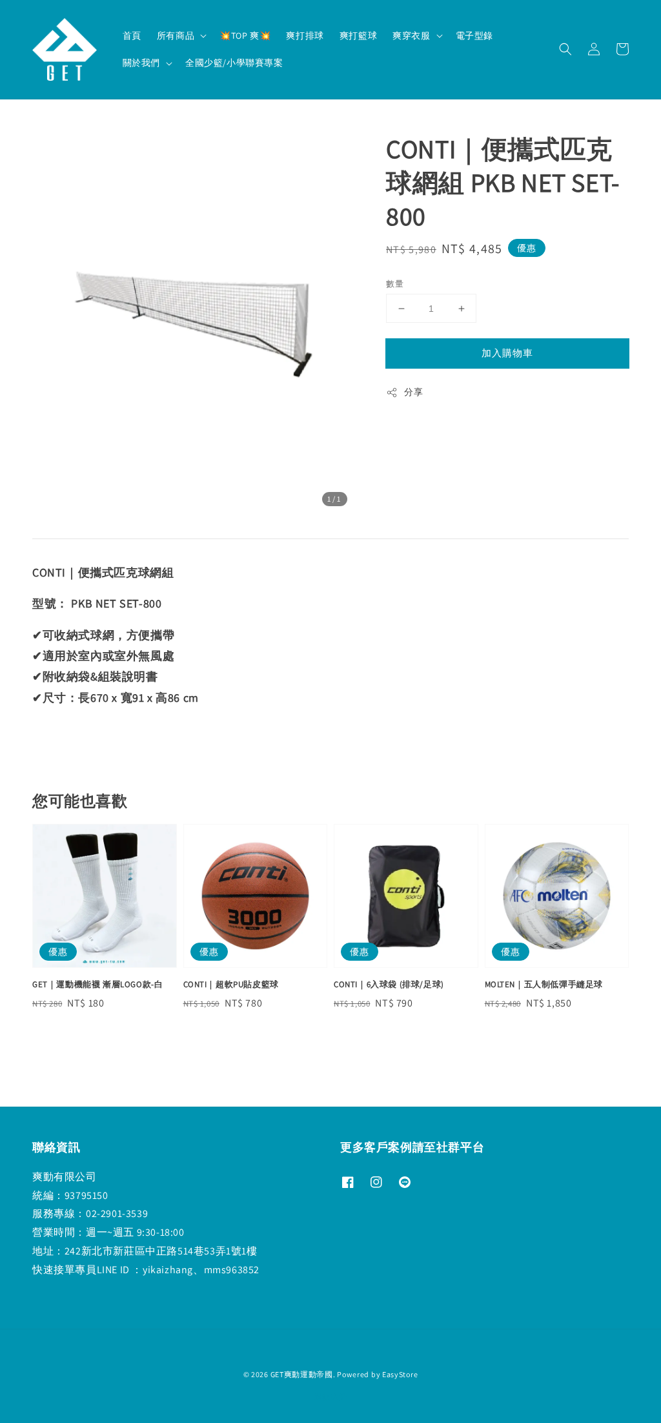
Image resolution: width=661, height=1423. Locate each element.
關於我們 (141, 62)
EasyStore (400, 1374)
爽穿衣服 (411, 35)
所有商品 (175, 35)
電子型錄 (474, 35)
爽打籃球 (358, 35)
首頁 (132, 35)
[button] (565, 49)
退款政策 (330, 1397)
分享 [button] (413, 392)
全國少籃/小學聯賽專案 (234, 62)
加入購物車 (507, 353)
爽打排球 (304, 35)
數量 (394, 283)
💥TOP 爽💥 (244, 35)
